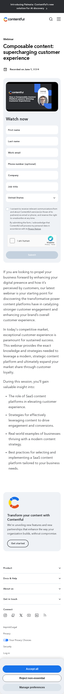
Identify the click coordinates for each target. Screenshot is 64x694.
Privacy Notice (34, 229)
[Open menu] (57, 19)
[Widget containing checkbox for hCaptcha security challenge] (32, 240)
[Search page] (49, 19)
